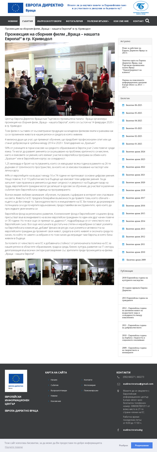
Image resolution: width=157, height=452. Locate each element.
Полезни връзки (78, 21)
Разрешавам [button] (142, 445)
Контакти (111, 21)
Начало (53, 379)
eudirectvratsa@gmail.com (138, 383)
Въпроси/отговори (39, 21)
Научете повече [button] (14, 447)
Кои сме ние (97, 21)
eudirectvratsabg (133, 429)
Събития (22, 21)
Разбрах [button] (123, 445)
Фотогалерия (59, 21)
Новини (11, 21)
